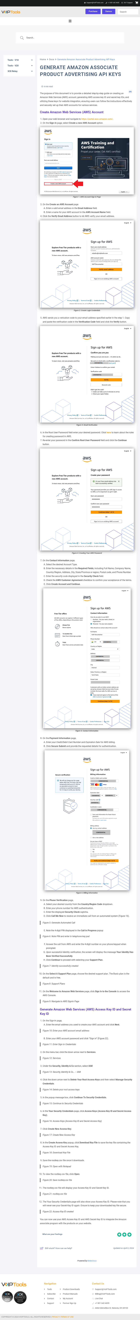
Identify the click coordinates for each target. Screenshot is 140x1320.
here (109, 432)
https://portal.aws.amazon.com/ (97, 119)
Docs (51, 59)
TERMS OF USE (67, 1317)
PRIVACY (55, 1317)
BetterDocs (92, 1261)
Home (43, 59)
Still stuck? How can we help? (58, 1248)
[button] (70, 21)
